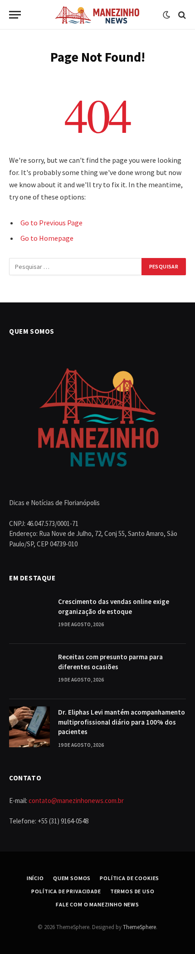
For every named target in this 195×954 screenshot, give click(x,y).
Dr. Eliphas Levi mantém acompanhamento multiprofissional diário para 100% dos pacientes (121, 722)
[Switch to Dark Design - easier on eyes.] (166, 15)
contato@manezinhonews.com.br (76, 800)
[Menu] (15, 15)
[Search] (181, 15)
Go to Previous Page (51, 222)
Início (35, 878)
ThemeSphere (139, 927)
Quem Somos (72, 878)
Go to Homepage (46, 238)
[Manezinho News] (97, 14)
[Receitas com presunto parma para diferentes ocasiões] (29, 671)
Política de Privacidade (66, 891)
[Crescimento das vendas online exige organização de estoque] (29, 616)
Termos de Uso (132, 891)
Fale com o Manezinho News (97, 904)
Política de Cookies (129, 878)
